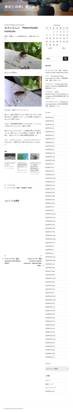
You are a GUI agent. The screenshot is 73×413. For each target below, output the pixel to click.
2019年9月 (48, 342)
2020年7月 (48, 310)
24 (60, 41)
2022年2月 (48, 249)
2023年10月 (49, 178)
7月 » (63, 48)
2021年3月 (48, 285)
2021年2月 (48, 289)
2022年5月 (48, 239)
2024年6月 (48, 156)
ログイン (48, 380)
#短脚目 (18, 187)
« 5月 (50, 48)
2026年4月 (48, 121)
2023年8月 (48, 185)
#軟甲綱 (29, 187)
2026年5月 (48, 117)
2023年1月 (48, 210)
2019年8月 (48, 346)
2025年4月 (48, 142)
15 (53, 38)
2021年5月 (48, 278)
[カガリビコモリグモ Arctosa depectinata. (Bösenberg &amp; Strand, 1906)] (35, 156)
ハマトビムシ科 (11, 185)
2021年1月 (48, 292)
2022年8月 (48, 228)
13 (47, 38)
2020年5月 (48, 317)
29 (53, 44)
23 (57, 41)
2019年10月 (49, 339)
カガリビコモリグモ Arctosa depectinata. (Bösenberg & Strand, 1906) (35, 166)
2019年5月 (48, 357)
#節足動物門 (24, 187)
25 (64, 41)
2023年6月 (48, 192)
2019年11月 (48, 335)
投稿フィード (49, 384)
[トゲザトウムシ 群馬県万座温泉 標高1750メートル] (22, 156)
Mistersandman (19, 25)
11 (64, 35)
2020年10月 (49, 300)
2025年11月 (48, 131)
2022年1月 (48, 253)
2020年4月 (48, 321)
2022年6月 (48, 235)
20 (47, 41)
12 (67, 35)
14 (50, 38)
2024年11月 (48, 146)
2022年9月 (48, 224)
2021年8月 (48, 267)
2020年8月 (48, 307)
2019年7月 (48, 350)
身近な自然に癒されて (22, 7)
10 (60, 35)
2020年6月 (48, 314)
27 (47, 44)
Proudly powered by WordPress (13, 408)
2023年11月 (48, 174)
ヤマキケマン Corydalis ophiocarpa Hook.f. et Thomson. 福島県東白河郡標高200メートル (56, 86)
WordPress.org (49, 391)
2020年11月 (48, 296)
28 (50, 44)
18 (64, 38)
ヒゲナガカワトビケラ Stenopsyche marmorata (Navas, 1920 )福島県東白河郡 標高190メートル (56, 104)
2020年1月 (48, 332)
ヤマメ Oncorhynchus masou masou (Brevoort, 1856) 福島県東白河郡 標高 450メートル (56, 78)
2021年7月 (48, 271)
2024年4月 (48, 164)
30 (57, 44)
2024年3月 (48, 167)
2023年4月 (48, 199)
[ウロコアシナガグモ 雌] (10, 156)
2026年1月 (48, 128)
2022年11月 (48, 217)
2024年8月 (48, 153)
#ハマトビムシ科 (11, 187)
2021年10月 (49, 260)
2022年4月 (48, 242)
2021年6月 (48, 275)
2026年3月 (48, 124)
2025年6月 (48, 139)
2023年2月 (48, 207)
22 (53, 41)
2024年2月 (48, 171)
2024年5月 (48, 160)
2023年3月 (48, 203)
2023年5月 (48, 196)
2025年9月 (48, 135)
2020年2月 (48, 328)
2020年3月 (48, 325)
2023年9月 (48, 182)
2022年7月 (48, 232)
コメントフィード (50, 387)
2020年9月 (48, 303)
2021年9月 (48, 264)
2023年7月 (48, 189)
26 (67, 41)
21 (50, 41)
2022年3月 (48, 246)
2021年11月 (48, 257)
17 (60, 38)
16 (57, 38)
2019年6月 (48, 353)
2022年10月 (49, 221)
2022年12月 (49, 214)
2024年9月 (48, 149)
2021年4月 (48, 282)
